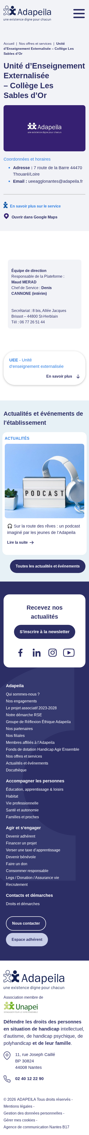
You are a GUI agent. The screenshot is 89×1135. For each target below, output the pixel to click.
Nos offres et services (35, 43)
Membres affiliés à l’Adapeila (30, 742)
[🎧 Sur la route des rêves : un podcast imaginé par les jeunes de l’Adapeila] (44, 493)
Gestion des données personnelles (33, 1113)
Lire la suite (17, 542)
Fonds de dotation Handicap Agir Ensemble (42, 749)
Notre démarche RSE (24, 715)
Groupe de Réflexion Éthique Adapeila (38, 722)
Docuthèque (16, 770)
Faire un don (16, 864)
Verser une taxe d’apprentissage (33, 850)
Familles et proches (22, 817)
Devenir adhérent (20, 836)
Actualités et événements (27, 763)
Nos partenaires (19, 729)
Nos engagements (21, 701)
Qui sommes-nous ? (23, 694)
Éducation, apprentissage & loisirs (34, 789)
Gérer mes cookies (19, 1120)
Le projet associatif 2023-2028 (31, 708)
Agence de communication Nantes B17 (36, 1127)
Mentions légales (18, 1107)
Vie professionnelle (22, 803)
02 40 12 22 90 (29, 1078)
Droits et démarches (23, 904)
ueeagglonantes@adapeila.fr (55, 181)
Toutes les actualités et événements (48, 566)
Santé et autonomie (22, 810)
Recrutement (17, 885)
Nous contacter (26, 923)
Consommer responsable (27, 871)
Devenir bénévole (21, 857)
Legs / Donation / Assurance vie (32, 878)
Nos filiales (15, 736)
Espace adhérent (27, 940)
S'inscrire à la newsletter (45, 631)
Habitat (12, 796)
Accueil (9, 43)
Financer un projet (21, 843)
